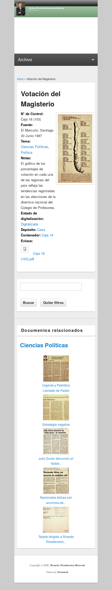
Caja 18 (47, 234)
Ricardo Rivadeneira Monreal (67, 565)
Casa (41, 229)
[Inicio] (56, 15)
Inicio (20, 79)
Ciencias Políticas (34, 146)
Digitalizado (29, 224)
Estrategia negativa (56, 424)
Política (26, 152)
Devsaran (63, 572)
